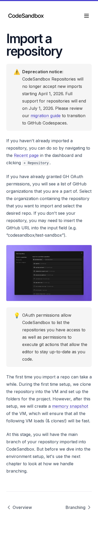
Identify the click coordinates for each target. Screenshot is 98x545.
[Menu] (86, 15)
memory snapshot (70, 406)
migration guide (46, 115)
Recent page (26, 155)
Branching (75, 507)
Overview (22, 507)
